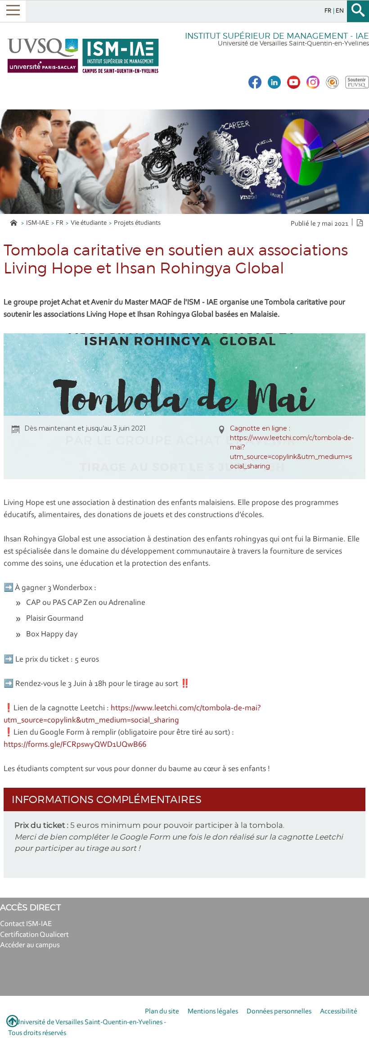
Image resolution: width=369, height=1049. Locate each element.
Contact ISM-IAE (26, 924)
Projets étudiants (137, 223)
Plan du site (162, 1011)
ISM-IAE (37, 223)
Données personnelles (279, 1011)
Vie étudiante (89, 223)
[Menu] (13, 11)
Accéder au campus (30, 945)
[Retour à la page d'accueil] (83, 55)
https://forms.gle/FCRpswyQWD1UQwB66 (75, 745)
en (340, 11)
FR (59, 223)
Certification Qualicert (34, 935)
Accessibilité (338, 1011)
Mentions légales (213, 1011)
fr (328, 11)
